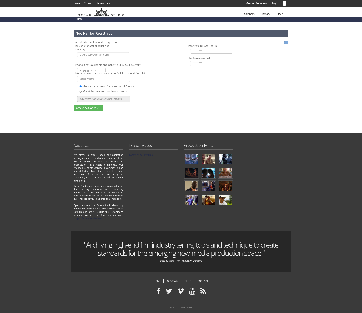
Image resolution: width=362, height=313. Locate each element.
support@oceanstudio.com (88, 218)
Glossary (265, 13)
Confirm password (199, 58)
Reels (280, 13)
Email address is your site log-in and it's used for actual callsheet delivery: (96, 46)
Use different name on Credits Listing (105, 91)
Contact (88, 3)
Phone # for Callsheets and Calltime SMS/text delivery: (108, 65)
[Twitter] (169, 291)
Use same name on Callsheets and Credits (108, 86)
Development (103, 3)
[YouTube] (192, 291)
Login (275, 3)
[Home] (103, 11)
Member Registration (257, 3)
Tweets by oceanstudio (141, 154)
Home (77, 3)
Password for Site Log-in (202, 45)
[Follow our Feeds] (203, 291)
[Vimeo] (180, 291)
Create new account (88, 108)
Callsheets (249, 13)
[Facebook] (158, 291)
